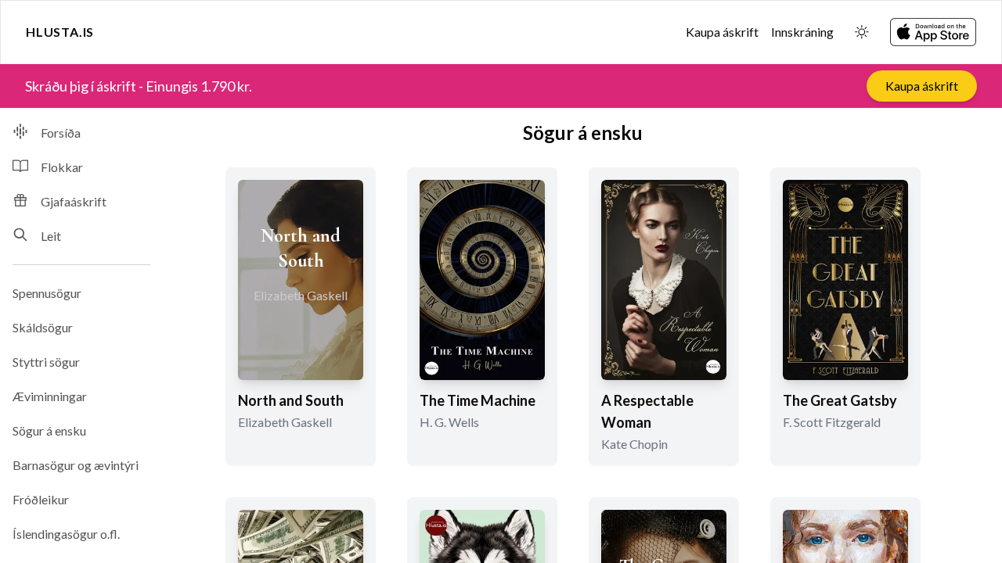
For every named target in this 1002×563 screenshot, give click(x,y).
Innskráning (802, 31)
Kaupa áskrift (722, 31)
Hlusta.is (60, 31)
